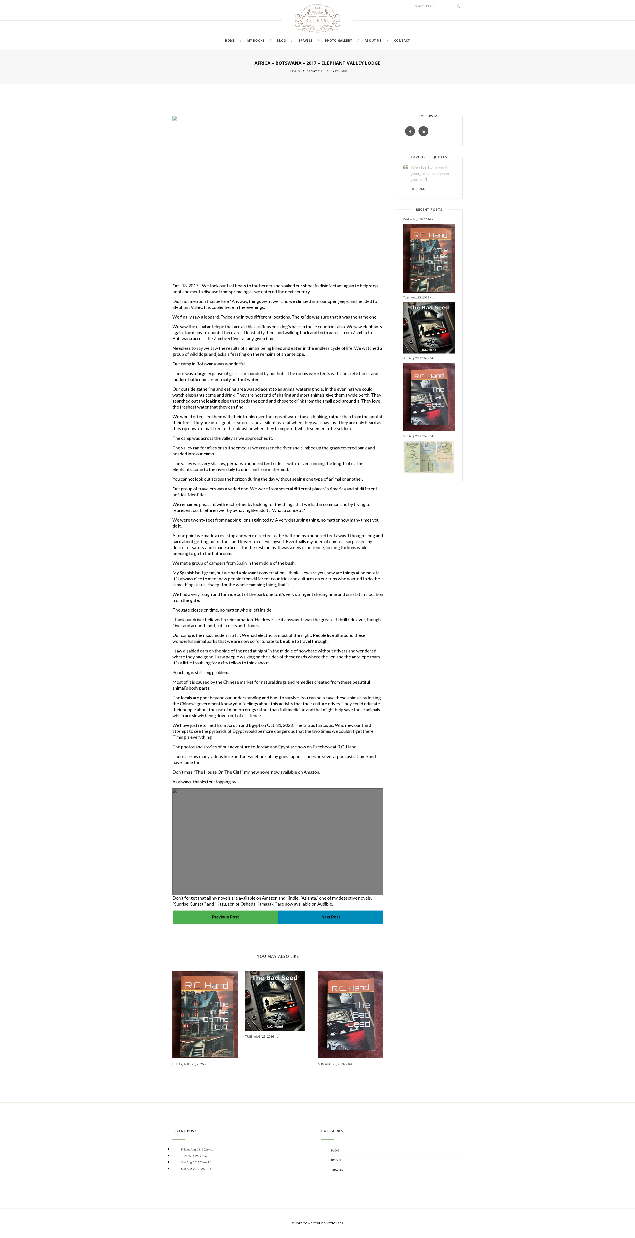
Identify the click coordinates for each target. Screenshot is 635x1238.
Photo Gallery (338, 40)
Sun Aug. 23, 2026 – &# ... (336, 1064)
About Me (373, 40)
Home (230, 40)
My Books (256, 40)
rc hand (341, 71)
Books (336, 1160)
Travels (305, 40)
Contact (402, 40)
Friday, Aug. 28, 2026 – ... (190, 1064)
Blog (281, 40)
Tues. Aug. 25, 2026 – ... (262, 1036)
